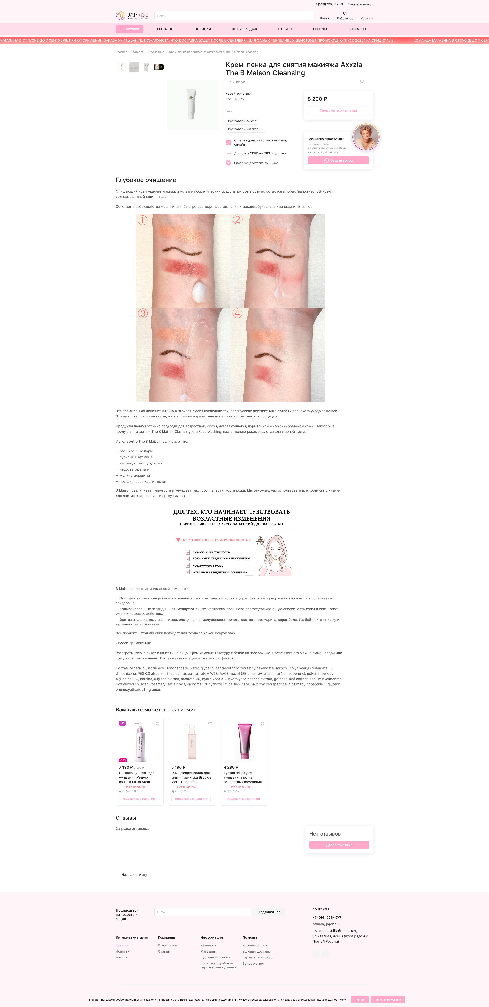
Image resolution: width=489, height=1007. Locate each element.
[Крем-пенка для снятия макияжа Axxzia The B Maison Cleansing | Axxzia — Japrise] (192, 105)
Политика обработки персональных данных (218, 965)
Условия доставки (257, 951)
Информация (211, 937)
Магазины (208, 951)
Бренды (122, 957)
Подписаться (269, 912)
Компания (166, 937)
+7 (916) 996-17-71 (328, 4)
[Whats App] (325, 953)
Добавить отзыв (339, 845)
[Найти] (309, 15)
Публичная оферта (215, 957)
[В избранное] (362, 81)
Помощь (250, 937)
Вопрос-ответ (254, 963)
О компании (167, 945)
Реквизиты (208, 945)
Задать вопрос (343, 160)
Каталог (122, 945)
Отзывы (164, 951)
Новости (122, 951)
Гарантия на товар (257, 957)
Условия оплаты (255, 945)
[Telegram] (316, 953)
